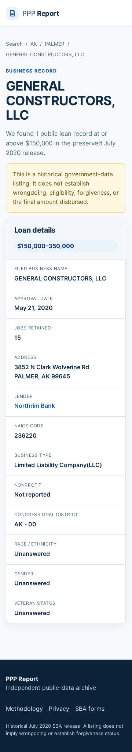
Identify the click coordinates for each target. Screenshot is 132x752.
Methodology (24, 708)
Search (14, 44)
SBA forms (89, 708)
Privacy (59, 708)
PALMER (55, 44)
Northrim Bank (34, 405)
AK (33, 44)
